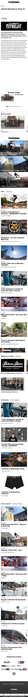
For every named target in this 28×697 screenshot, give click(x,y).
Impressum (5, 696)
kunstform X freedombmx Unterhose (14, 487)
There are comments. (15, 106)
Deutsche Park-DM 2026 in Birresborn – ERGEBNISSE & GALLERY (14, 206)
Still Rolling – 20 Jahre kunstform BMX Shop (14, 231)
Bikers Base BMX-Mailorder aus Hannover (12, 367)
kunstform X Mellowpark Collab (14, 463)
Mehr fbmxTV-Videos (17, 504)
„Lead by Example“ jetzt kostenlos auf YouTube (14, 334)
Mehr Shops (18, 356)
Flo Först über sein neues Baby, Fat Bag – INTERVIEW (14, 439)
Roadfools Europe (13, 97)
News (3, 6)
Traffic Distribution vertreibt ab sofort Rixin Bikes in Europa (14, 283)
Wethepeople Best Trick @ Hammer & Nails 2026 (14, 164)
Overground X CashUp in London (14, 617)
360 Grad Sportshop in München (12, 386)
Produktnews (5, 400)
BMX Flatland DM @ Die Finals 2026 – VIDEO (14, 308)
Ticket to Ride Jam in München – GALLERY (14, 257)
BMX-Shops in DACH (7, 356)
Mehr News (9, 191)
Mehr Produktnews (15, 400)
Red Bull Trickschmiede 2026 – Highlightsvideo (14, 642)
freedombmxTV (6, 504)
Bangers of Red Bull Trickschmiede (14, 593)
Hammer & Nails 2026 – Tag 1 (14, 180)
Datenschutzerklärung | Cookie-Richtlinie (17, 696)
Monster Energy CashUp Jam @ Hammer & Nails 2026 (14, 148)
